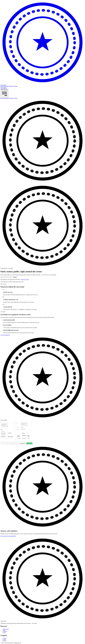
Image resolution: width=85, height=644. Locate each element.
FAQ (13, 86)
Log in (2, 87)
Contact (15, 86)
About (10, 86)
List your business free (5, 335)
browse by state (25, 279)
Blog (8, 86)
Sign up (5, 87)
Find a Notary (4, 86)
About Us (5, 631)
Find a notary (3, 536)
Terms (4, 639)
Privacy (4, 640)
